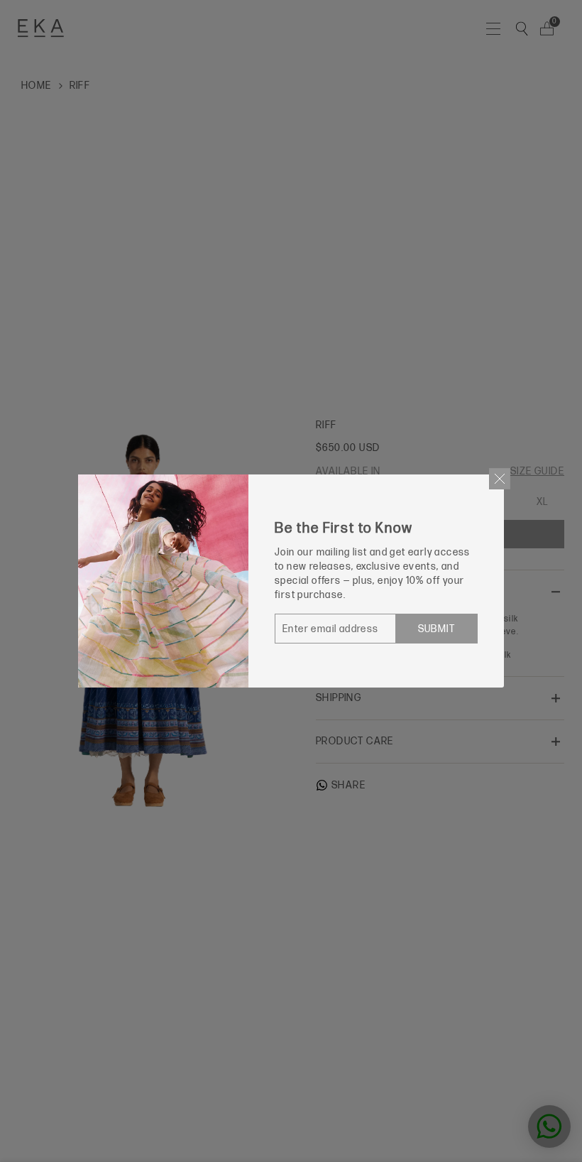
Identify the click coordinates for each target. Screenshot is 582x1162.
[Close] (499, 478)
